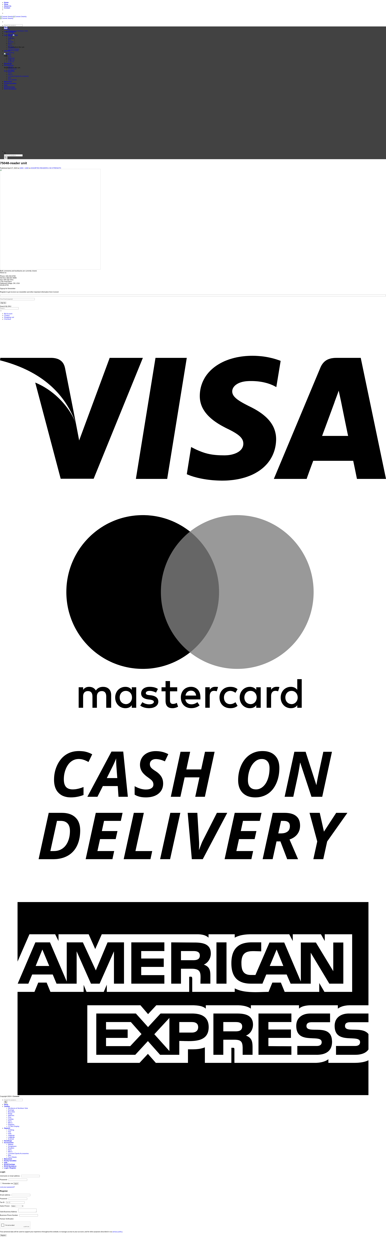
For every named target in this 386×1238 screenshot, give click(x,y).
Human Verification (7, 1219)
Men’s (10, 45)
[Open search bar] (5, 153)
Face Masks (12, 80)
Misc (9, 78)
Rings (10, 1114)
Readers (11, 71)
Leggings (11, 60)
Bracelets (11, 34)
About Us (7, 6)
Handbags (8, 1141)
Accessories (9, 65)
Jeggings (11, 58)
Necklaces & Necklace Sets (18, 31)
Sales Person (5, 1206)
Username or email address (10, 1176)
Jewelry (7, 29)
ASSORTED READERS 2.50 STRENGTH (46, 168)
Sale (5, 85)
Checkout (7, 319)
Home (6, 2)
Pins (9, 1117)
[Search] (5, 157)
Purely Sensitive (10, 83)
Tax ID (3, 1202)
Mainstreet (8, 81)
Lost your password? (7, 1187)
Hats (9, 56)
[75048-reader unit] (50, 269)
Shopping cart (9, 317)
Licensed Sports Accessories (18, 76)
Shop (6, 4)
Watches (11, 1115)
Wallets (10, 67)
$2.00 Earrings (9, 87)
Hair (9, 54)
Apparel (7, 51)
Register (3, 1235)
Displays (11, 47)
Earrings (11, 33)
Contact (7, 8)
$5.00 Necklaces (10, 89)
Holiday (11, 1119)
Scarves (11, 1139)
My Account (8, 314)
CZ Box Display (13, 49)
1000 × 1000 (24, 168)
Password (4, 1179)
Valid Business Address (9, 1212)
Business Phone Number (9, 1215)
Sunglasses (12, 69)
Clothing (11, 52)
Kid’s (10, 72)
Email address (5, 1195)
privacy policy (117, 1232)
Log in (16, 1183)
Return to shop (13, 50)
